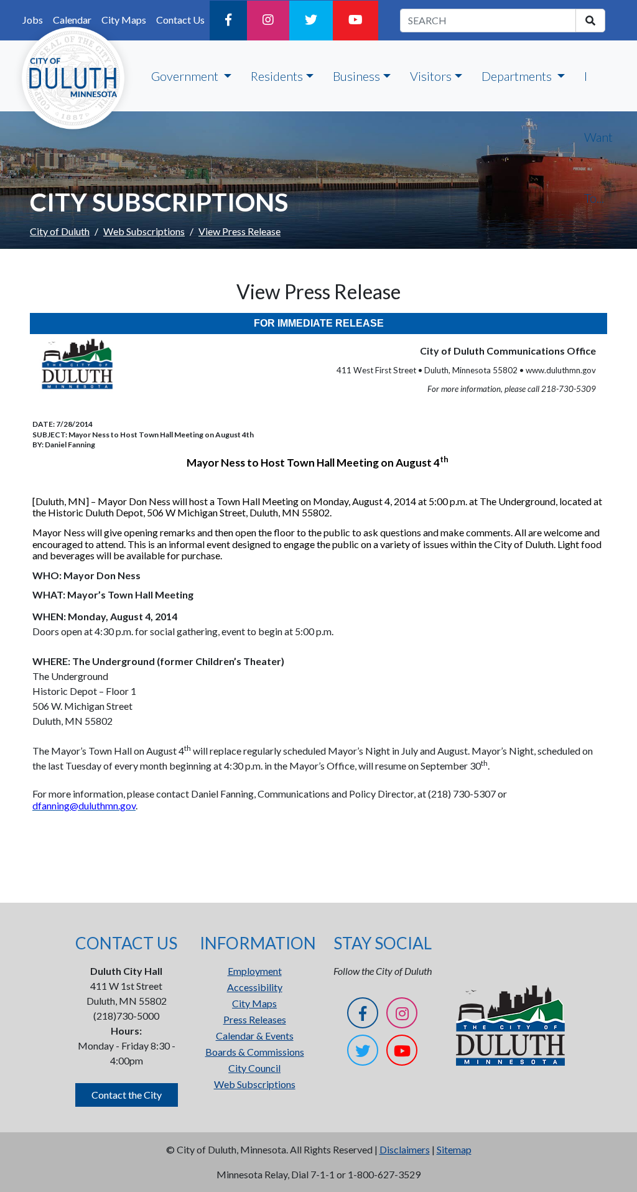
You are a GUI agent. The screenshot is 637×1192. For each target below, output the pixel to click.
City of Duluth (60, 231)
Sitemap (454, 1149)
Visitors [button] (431, 75)
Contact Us (180, 20)
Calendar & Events (255, 1035)
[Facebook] (228, 20)
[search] (590, 20)
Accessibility (254, 987)
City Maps (254, 1003)
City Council (254, 1068)
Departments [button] (517, 75)
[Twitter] (311, 20)
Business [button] (356, 75)
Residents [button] (277, 75)
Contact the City (126, 1095)
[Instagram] (268, 20)
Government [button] (186, 75)
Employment (255, 971)
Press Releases (254, 1019)
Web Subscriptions (144, 231)
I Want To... (598, 136)
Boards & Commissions (254, 1052)
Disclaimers (404, 1149)
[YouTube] (355, 20)
